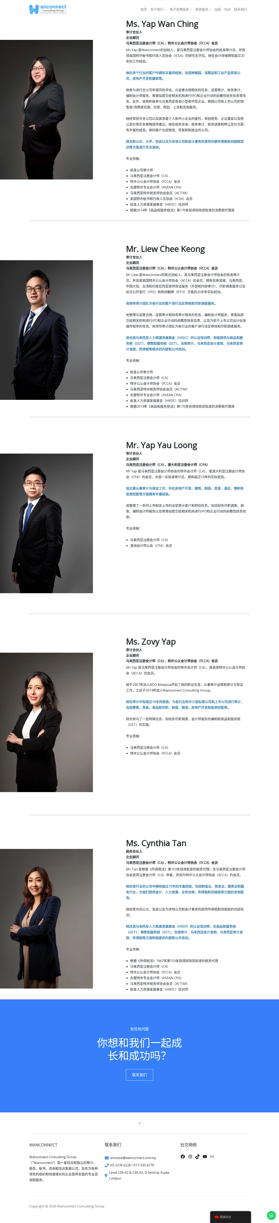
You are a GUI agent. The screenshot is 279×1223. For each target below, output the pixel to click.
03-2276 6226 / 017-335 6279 (132, 1165)
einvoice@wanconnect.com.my (133, 1158)
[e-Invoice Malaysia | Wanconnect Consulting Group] (49, 9)
